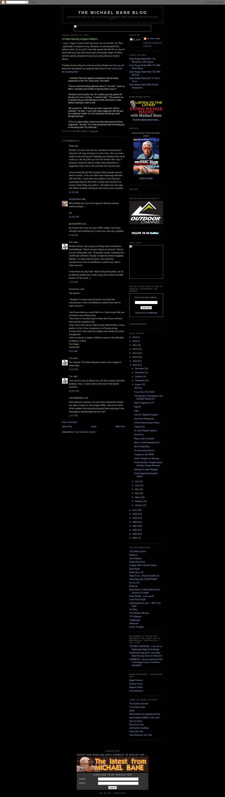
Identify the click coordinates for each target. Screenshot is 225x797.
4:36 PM (73, 235)
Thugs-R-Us (139, 426)
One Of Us (139, 434)
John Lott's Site (136, 731)
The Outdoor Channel (138, 704)
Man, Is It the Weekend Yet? (147, 442)
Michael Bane (75, 199)
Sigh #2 (137, 407)
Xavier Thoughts (136, 627)
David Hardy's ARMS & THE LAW (144, 717)
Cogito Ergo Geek (137, 562)
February (139, 501)
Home (93, 426)
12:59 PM (74, 217)
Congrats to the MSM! (144, 454)
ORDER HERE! (146, 178)
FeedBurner (152, 313)
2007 (135, 526)
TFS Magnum (135, 616)
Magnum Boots (136, 687)
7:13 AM (73, 282)
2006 (135, 530)
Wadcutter (133, 623)
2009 (135, 518)
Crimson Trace (135, 684)
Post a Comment (69, 422)
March (138, 497)
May (137, 489)
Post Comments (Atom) (84, 432)
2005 (135, 534)
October (139, 376)
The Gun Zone (135, 721)
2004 (135, 538)
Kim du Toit (134, 583)
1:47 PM (73, 415)
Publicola (133, 586)
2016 (135, 349)
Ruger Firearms (136, 680)
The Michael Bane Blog (112, 12)
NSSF (132, 711)
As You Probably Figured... (146, 430)
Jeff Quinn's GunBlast (139, 728)
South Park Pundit (137, 599)
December (140, 368)
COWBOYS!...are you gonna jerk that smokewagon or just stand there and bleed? (146, 662)
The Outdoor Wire (137, 707)
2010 (135, 514)
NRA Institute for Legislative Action (144, 714)
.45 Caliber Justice (137, 551)
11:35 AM (74, 192)
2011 (135, 510)
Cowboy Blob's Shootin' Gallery (143, 565)
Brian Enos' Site (136, 724)
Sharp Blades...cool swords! (141, 596)
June (137, 485)
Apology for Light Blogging (146, 469)
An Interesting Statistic (144, 450)
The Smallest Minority (139, 613)
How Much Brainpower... (145, 419)
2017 (135, 345)
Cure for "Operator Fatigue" (146, 415)
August (138, 384)
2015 (135, 353)
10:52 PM (74, 391)
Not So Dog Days (142, 446)
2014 (135, 357)
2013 (135, 361)
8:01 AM (73, 351)
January (139, 505)
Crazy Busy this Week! (144, 392)
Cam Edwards (135, 558)
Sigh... (137, 411)
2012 (135, 365)
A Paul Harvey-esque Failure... (147, 423)
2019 (135, 337)
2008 (135, 522)
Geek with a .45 (136, 572)
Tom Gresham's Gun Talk (140, 735)
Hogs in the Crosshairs (144, 438)
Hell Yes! (138, 388)
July (137, 481)
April (137, 493)
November (140, 372)
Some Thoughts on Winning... (147, 458)
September (140, 380)
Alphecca (133, 555)
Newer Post (67, 426)
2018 (135, 341)
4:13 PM (73, 369)
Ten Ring (133, 609)
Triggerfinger (134, 620)
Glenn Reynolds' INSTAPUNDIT (143, 579)
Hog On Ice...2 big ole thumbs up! (144, 576)
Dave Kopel (134, 569)
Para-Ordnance (136, 691)
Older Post (120, 426)
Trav (71, 242)
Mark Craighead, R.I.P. (144, 403)
